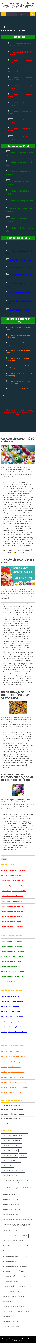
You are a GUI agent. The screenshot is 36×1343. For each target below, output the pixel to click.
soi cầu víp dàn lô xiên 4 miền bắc (13, 961)
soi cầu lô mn (23, 546)
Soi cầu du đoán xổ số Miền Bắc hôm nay (16, 1256)
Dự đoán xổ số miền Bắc (11, 1214)
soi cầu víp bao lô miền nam (20, 267)
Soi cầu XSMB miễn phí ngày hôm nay (15, 1276)
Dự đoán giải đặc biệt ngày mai (13, 1175)
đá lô (11, 541)
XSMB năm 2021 (8, 1311)
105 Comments (16, 685)
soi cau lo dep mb (11, 763)
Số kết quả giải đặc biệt (11, 1291)
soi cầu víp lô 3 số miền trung (18, 390)
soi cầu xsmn (22, 670)
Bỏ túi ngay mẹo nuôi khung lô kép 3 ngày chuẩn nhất (16, 695)
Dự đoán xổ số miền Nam (15, 836)
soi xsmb (22, 1286)
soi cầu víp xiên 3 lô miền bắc (10, 1123)
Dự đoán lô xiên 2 (9, 1194)
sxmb (30, 1286)
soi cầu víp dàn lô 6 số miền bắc (12, 941)
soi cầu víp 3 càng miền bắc (21, 201)
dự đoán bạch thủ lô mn (15, 628)
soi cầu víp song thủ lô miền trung (17, 367)
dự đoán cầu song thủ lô (15, 535)
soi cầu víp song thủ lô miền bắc (12, 881)
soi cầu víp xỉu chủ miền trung (18, 328)
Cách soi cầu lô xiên (10, 1155)
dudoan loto (11, 754)
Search (4, 859)
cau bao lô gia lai (18, 608)
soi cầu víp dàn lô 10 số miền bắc (12, 976)
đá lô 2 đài (18, 541)
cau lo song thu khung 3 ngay (15, 504)
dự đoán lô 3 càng (12, 637)
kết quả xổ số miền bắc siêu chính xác (15, 1241)
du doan (23, 1155)
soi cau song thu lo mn (20, 548)
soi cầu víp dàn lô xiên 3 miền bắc (12, 956)
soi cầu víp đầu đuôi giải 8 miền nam (13, 1027)
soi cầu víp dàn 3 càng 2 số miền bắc (13, 971)
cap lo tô (10, 487)
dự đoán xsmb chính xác (11, 1204)
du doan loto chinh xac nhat (15, 745)
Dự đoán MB (13, 652)
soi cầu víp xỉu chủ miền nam (21, 244)
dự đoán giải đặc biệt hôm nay (13, 1170)
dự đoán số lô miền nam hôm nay (17, 654)
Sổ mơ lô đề (16, 732)
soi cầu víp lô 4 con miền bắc (10, 1118)
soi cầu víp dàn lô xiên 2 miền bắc (13, 951)
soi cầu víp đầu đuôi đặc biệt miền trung (18, 382)
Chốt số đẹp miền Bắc (10, 1150)
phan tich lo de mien (20, 841)
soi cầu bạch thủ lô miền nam (16, 667)
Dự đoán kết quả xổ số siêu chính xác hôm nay (18, 1188)
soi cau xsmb (7, 1251)
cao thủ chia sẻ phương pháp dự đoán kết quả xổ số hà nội (17, 777)
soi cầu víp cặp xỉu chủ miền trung (17, 359)
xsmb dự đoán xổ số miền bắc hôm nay (16, 1306)
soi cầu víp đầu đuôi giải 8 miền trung (19, 374)
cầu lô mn (14, 613)
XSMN (20, 1311)
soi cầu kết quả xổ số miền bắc (13, 1271)
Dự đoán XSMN (14, 663)
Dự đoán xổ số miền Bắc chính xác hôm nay (17, 1219)
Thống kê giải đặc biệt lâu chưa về (14, 1296)
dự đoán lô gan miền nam (14, 646)
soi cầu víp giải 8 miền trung (17, 344)
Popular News (24, 14)
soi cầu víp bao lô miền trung (18, 351)
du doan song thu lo (17, 530)
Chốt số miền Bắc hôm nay (12, 1145)
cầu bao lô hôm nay (22, 611)
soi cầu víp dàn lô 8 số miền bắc (12, 946)
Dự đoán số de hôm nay (11, 1199)
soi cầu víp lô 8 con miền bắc (10, 1105)
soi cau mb (6, 1246)
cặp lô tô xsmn (15, 489)
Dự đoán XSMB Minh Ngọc (11, 1209)
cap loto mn (25, 489)
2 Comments (11, 849)
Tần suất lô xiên (8, 1301)
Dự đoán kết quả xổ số (21, 632)
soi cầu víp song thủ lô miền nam (17, 440)
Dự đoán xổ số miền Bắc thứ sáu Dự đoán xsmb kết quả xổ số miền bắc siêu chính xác (17, 1225)
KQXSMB (24, 1236)
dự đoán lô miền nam (16, 537)
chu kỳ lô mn (10, 621)
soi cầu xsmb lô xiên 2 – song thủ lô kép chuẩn (18, 4)
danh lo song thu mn (12, 528)
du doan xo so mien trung (11, 1160)
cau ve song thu (11, 515)
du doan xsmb (7, 1165)
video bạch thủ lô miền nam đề (17, 676)
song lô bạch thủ (15, 672)
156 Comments (20, 552)
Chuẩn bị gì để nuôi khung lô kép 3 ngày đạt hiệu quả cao (18, 741)
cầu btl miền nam (21, 493)
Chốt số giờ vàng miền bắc (12, 1140)
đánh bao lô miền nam (20, 544)
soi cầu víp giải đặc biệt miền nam (13, 1001)
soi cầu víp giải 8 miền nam (20, 260)
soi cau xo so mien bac (22, 1246)
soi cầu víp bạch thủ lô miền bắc (12, 876)
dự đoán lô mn (21, 648)
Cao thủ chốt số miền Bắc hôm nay (14, 1135)
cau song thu (20, 511)
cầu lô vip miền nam (23, 509)
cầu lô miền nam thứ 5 (20, 500)
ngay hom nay (22, 839)
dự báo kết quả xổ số (21, 823)
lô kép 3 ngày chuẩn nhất (18, 756)
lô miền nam (14, 665)
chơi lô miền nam (15, 517)
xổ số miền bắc (8, 1316)
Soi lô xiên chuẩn (9, 1286)
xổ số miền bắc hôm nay (11, 1321)
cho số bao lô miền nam (18, 617)
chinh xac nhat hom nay (20, 737)
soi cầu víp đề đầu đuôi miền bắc (12, 982)
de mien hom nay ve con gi (15, 743)
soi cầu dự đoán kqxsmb (11, 1261)
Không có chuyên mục (10, 1236)
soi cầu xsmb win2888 (10, 1281)
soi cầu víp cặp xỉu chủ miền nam (12, 1017)
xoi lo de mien (20, 765)
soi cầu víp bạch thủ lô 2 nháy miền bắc (14, 870)
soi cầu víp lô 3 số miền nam (20, 310)
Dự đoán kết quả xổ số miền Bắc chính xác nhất (18, 1181)
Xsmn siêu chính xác (18, 482)
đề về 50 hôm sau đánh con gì (13, 1326)
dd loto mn (9, 624)
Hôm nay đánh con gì (10, 1231)
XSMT (28, 1311)
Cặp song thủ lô (23, 491)
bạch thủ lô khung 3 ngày (18, 606)
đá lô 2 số (25, 541)
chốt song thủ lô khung (15, 522)
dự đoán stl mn (15, 539)
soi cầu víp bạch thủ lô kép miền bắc (14, 886)
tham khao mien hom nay (15, 847)
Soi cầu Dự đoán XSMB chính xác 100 (15, 1266)
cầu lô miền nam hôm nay (15, 498)
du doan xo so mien (17, 748)
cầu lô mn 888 (23, 613)
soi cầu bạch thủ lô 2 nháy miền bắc (12, 1114)
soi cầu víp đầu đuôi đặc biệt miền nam (14, 1032)
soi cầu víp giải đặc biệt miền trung (18, 336)
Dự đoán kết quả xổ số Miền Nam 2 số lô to (17, 635)
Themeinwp (21, 1340)
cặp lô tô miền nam (21, 487)
